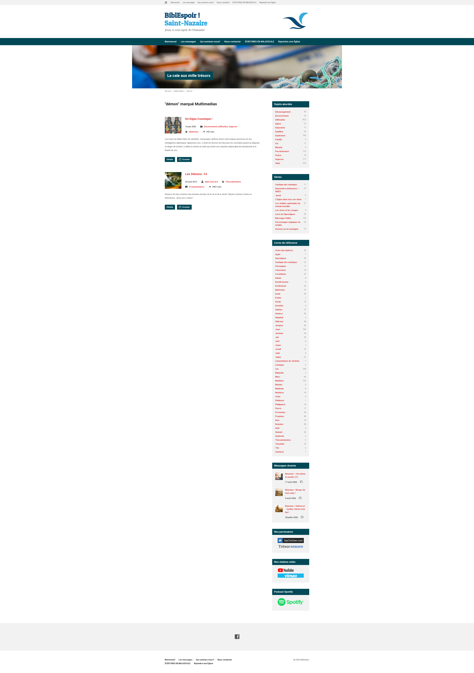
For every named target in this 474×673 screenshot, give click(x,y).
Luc (277, 369)
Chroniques (280, 266)
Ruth (277, 428)
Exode (278, 302)
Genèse (279, 313)
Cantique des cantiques (286, 184)
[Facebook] (237, 636)
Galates (278, 309)
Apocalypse (280, 258)
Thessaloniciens (233, 182)
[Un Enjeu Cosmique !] (173, 131)
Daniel (278, 278)
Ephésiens (193, 132)
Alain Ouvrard (211, 182)
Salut (277, 163)
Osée (277, 396)
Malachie (279, 373)
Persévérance (282, 151)
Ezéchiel (279, 306)
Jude (277, 353)
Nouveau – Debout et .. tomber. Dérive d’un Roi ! (295, 509)
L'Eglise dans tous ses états (288, 199)
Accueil (168, 91)
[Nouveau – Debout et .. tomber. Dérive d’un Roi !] (279, 510)
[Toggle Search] (166, 3)
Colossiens (280, 270)
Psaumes (279, 416)
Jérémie (279, 333)
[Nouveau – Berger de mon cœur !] (279, 494)
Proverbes (280, 412)
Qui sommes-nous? (206, 2)
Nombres (279, 392)
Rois (277, 420)
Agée (277, 254)
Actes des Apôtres (284, 250)
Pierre (278, 408)
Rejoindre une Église (267, 2)
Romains (279, 424)
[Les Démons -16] (173, 187)
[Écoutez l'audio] (301, 481)
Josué (278, 349)
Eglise (278, 124)
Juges (278, 357)
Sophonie (279, 436)
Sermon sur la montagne (286, 229)
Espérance (280, 135)
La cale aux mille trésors (188, 75)
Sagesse (233, 126)
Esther (278, 298)
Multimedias (179, 91)
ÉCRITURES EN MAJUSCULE (244, 2)
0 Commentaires (196, 187)
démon (189, 91)
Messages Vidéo (283, 218)
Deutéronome (281, 282)
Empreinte (280, 128)
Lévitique (279, 365)
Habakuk (279, 317)
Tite (277, 448)
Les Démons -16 (196, 174)
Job (277, 337)
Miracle (278, 147)
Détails (170, 159)
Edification (223, 126)
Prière (278, 155)
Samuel (278, 432)
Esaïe (277, 294)
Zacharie (279, 452)
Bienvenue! (175, 2)
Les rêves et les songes (286, 210)
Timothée (279, 444)
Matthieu (279, 381)
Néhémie (279, 388)
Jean (277, 329)
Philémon (279, 400)
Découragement (283, 112)
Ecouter (186, 159)
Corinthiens (280, 274)
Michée (278, 385)
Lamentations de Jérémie (287, 361)
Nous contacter (223, 2)
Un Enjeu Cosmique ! (198, 119)
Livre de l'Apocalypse (285, 214)
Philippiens (280, 404)
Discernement (210, 126)
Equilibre (279, 131)
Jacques (279, 325)
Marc (277, 377)
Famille (278, 139)
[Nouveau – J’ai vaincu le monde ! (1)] (279, 478)
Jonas (278, 345)
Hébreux (279, 321)
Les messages (189, 2)
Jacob (278, 195)
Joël (277, 341)
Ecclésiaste (280, 286)
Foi (276, 143)
